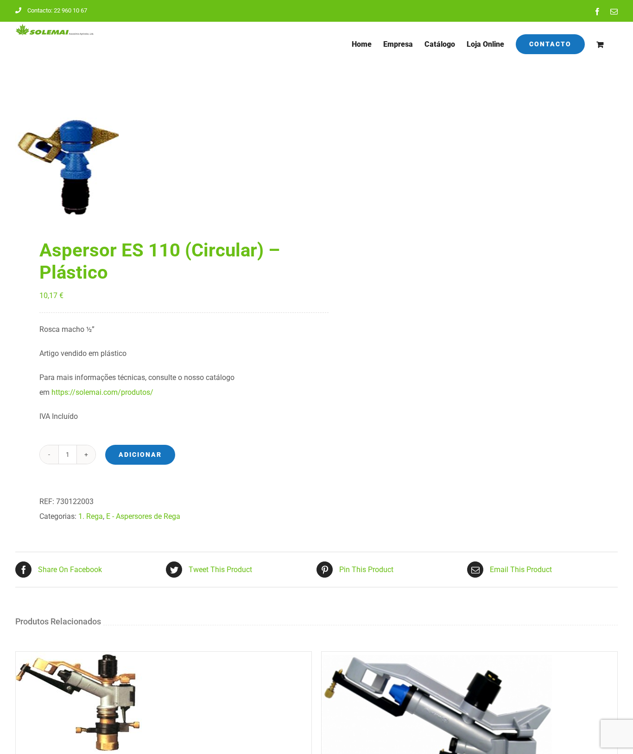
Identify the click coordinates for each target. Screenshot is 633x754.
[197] (159, 167)
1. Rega (90, 516)
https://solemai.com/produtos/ (102, 392)
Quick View (102, 704)
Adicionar (140, 454)
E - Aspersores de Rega (143, 516)
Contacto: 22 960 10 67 (57, 10)
